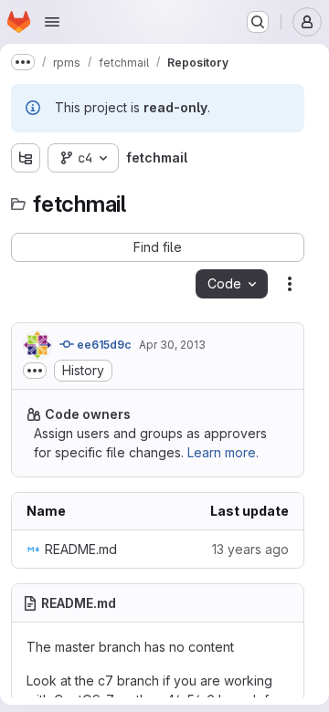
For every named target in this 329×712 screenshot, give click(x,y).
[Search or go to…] (258, 22)
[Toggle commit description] (35, 370)
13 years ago (250, 549)
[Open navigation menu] (52, 22)
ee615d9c (103, 344)
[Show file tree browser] (25, 158)
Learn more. (223, 452)
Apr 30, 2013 (172, 344)
